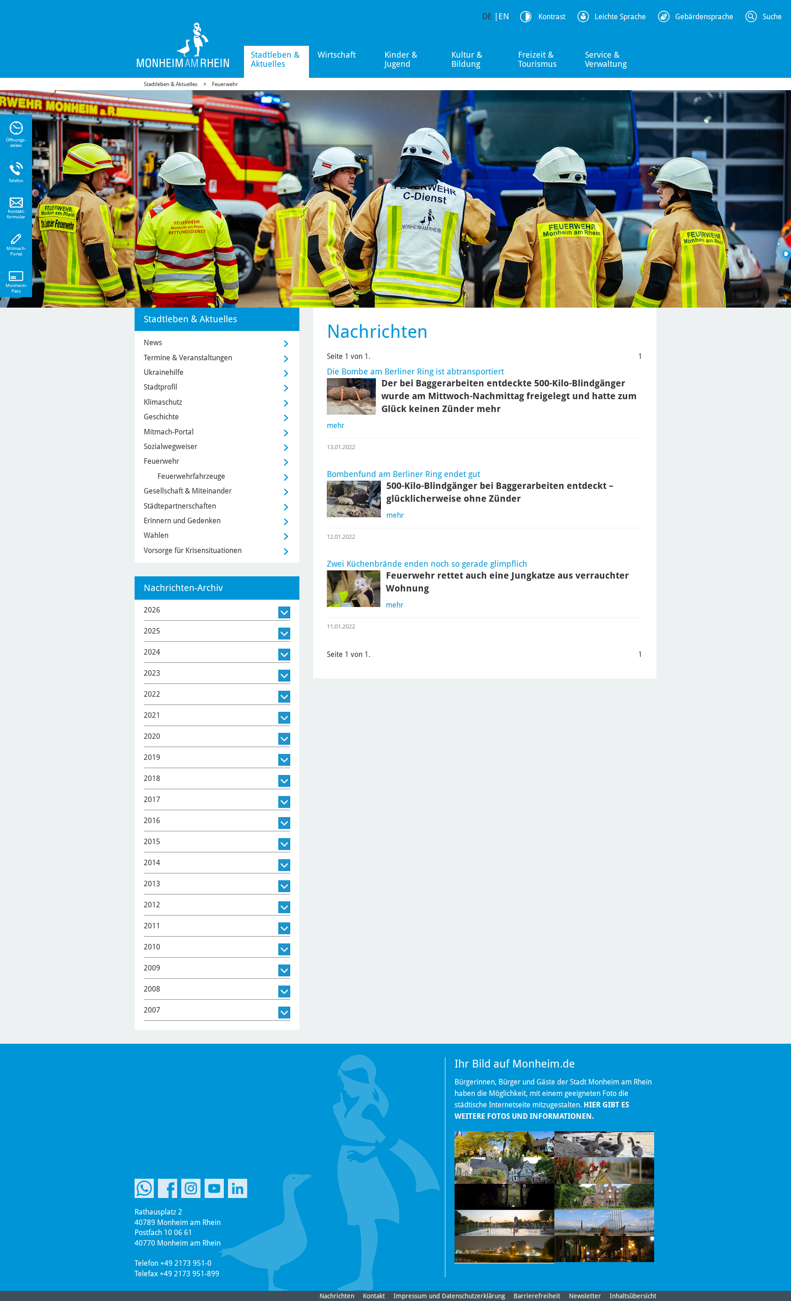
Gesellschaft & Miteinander (188, 491)
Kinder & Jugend (401, 59)
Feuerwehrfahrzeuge (191, 476)
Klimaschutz (163, 402)
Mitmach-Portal (169, 432)
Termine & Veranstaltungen (188, 357)
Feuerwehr (225, 84)
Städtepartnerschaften (180, 506)
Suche (772, 16)
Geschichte (161, 416)
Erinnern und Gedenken (182, 520)
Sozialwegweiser (170, 446)
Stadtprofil (160, 387)
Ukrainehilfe (164, 372)
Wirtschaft (337, 55)
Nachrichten (337, 1296)
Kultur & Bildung (466, 59)
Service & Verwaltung (606, 59)
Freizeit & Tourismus (537, 59)
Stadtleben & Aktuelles (275, 59)
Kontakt (374, 1296)
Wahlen (156, 535)
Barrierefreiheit (537, 1296)
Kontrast (551, 16)
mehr (335, 425)
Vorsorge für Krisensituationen (193, 550)
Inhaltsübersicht (633, 1296)
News (153, 342)
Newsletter (585, 1296)
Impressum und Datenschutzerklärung (449, 1296)
